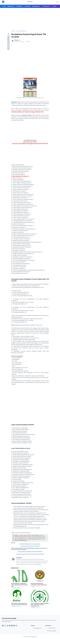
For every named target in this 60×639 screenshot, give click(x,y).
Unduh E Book (52, 628)
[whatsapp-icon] (16, 625)
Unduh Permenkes (52, 630)
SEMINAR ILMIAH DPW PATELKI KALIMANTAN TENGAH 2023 (29, 325)
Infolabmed (14, 102)
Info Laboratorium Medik (32, 636)
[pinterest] (8, 46)
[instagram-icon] (7, 625)
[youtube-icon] (9, 625)
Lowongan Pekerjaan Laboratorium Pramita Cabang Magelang (30, 551)
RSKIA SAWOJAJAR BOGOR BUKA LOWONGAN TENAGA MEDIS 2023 (19, 604)
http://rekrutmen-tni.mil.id (20, 508)
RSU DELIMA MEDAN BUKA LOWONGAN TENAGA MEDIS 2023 (39, 584)
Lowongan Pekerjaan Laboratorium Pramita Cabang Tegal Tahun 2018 (30, 554)
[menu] (3, 2)
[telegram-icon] (14, 625)
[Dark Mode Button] (57, 1)
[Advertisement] (30, 19)
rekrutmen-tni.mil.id (26, 115)
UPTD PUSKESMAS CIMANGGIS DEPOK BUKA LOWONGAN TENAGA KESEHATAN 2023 (40, 605)
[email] (8, 49)
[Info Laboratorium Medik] (30, 2)
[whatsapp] (8, 41)
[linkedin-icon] (12, 625)
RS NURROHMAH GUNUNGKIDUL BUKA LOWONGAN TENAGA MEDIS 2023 (19, 585)
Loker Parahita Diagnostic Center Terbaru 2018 (30, 546)
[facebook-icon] (2, 625)
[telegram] (8, 44)
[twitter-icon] (5, 625)
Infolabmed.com (37, 628)
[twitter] (8, 39)
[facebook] (8, 37)
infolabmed (37, 535)
